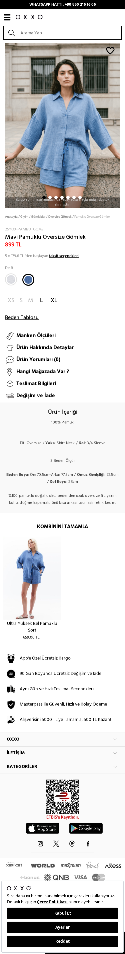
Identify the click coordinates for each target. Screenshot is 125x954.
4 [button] (62, 197)
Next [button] (3, 124)
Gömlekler (38, 216)
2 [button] (50, 197)
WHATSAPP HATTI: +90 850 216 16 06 (62, 4)
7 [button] (80, 197)
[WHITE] (11, 279)
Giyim (24, 216)
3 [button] (56, 197)
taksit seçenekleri (64, 256)
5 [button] (68, 197)
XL (54, 300)
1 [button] (44, 197)
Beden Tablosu (22, 317)
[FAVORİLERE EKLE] (110, 50)
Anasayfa (11, 216)
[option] (62, 125)
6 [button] (74, 197)
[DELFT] (28, 280)
